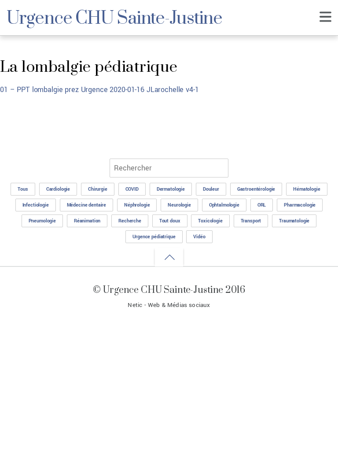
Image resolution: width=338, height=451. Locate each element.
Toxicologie (210, 221)
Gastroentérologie (256, 189)
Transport (251, 221)
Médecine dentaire (87, 205)
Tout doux (169, 221)
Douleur (211, 189)
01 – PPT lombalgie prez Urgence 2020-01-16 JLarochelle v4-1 (99, 90)
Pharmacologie (300, 205)
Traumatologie (294, 221)
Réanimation (87, 221)
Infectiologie (35, 205)
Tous (23, 189)
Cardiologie (58, 189)
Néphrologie (137, 205)
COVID (132, 189)
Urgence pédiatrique (153, 236)
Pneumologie (42, 221)
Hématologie (306, 189)
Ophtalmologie (224, 205)
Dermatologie (171, 189)
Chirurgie (97, 189)
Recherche (129, 221)
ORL (261, 205)
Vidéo (199, 236)
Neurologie (179, 205)
